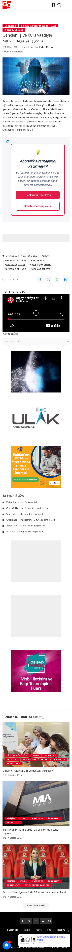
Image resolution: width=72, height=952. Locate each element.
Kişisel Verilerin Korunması (38, 26)
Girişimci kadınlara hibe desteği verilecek (28, 770)
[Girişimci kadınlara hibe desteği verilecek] (36, 744)
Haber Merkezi (47, 47)
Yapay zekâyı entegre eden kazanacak (24, 514)
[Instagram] (36, 921)
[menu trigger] (66, 5)
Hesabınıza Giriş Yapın (38, 206)
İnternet (12, 759)
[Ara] (59, 5)
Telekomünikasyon (53, 759)
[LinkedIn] (43, 921)
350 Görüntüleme (14, 51)
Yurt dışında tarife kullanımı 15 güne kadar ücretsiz (30, 519)
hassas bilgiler (16, 260)
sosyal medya (41, 269)
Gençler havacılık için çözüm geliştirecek (25, 525)
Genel (36, 755)
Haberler (10, 26)
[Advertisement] (37, 238)
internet (38, 260)
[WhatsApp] (57, 279)
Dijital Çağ (30, 255)
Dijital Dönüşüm (17, 755)
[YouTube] (49, 921)
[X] (29, 921)
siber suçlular (16, 269)
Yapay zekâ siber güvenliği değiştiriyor (24, 531)
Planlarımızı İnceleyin (38, 195)
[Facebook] (40, 279)
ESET (46, 255)
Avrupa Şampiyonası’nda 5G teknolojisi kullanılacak (34, 892)
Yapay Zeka (13, 763)
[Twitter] (48, 279)
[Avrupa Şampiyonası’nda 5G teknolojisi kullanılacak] (36, 866)
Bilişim (11, 818)
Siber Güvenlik (14, 30)
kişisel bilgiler (15, 264)
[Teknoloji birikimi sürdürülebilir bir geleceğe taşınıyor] (36, 803)
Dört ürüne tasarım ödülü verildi (21, 502)
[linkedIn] (65, 279)
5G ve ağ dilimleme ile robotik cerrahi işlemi (27, 508)
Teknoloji (29, 759)
